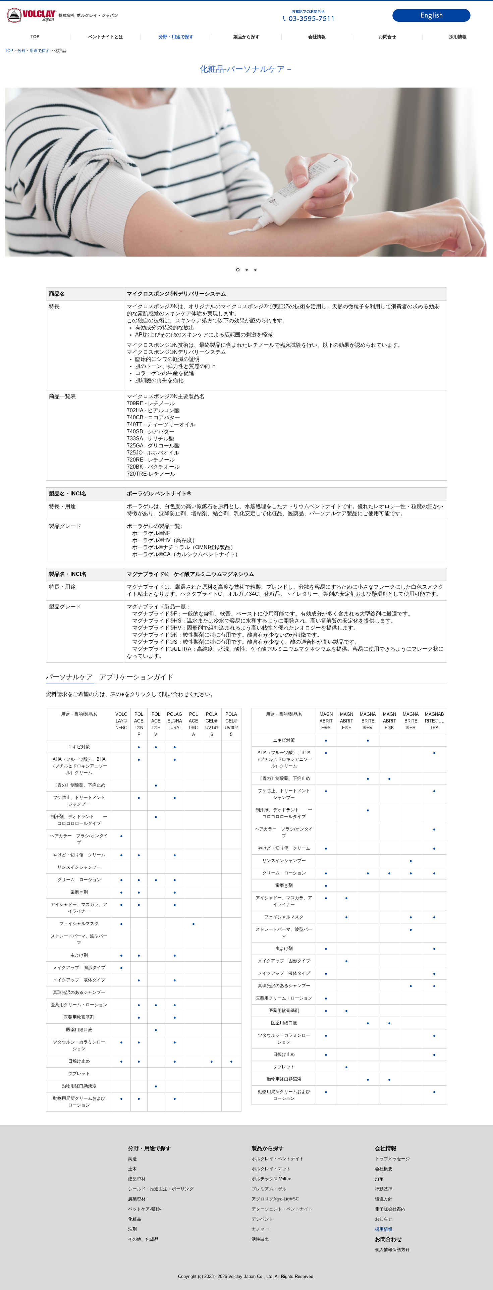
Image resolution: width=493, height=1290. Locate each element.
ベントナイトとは (105, 36)
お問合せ (387, 36)
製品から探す (246, 36)
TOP (35, 36)
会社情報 (317, 36)
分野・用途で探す (176, 36)
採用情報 (458, 36)
